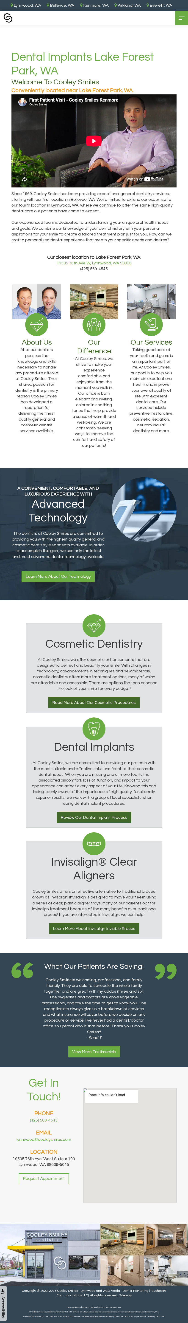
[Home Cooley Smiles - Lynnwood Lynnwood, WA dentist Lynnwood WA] (8, 18)
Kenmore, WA (95, 5)
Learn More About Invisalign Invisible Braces (94, 928)
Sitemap (125, 1295)
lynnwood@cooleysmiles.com (44, 1139)
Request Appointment (44, 1178)
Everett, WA (160, 5)
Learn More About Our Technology (58, 576)
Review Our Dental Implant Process (94, 817)
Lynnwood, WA (27, 5)
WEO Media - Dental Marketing (125, 1290)
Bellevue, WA (61, 5)
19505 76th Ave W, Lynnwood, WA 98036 (94, 263)
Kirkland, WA (129, 5)
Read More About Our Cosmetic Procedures (94, 702)
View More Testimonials (94, 1052)
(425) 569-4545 (44, 1120)
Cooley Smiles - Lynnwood (76, 1290)
